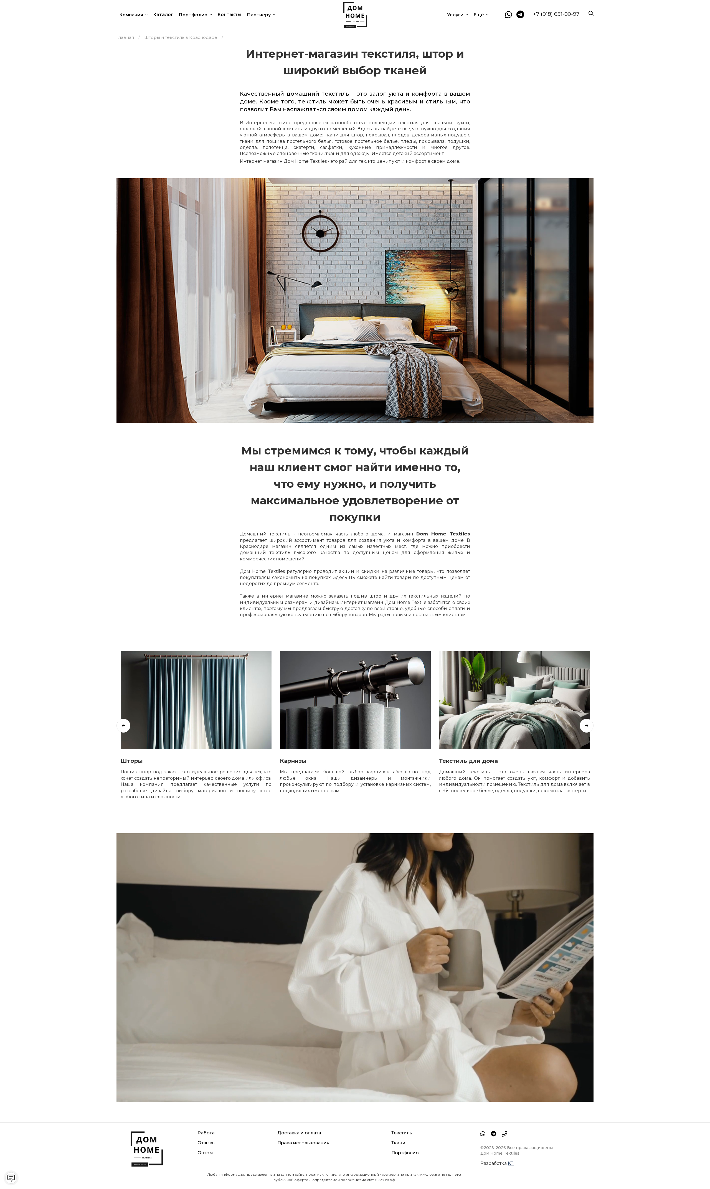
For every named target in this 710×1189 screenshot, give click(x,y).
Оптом (205, 1152)
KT (511, 1163)
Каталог (163, 14)
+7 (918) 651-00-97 (556, 14)
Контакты (229, 14)
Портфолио (194, 14)
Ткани (398, 1142)
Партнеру (259, 14)
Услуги (456, 14)
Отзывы (206, 1142)
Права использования (303, 1142)
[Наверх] (694, 1173)
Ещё (479, 14)
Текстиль (401, 1132)
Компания (131, 14)
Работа (206, 1132)
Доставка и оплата (299, 1132)
